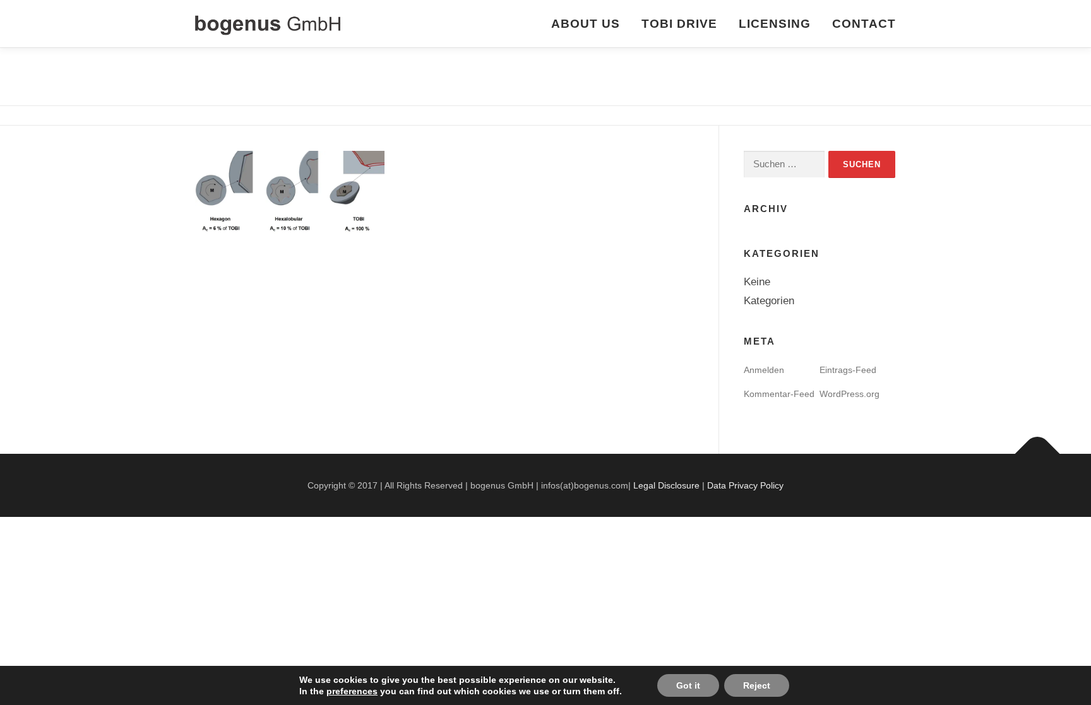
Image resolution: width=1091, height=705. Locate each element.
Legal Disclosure (666, 485)
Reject (756, 685)
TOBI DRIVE (679, 23)
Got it (688, 685)
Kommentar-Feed (779, 394)
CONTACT (864, 23)
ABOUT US (585, 23)
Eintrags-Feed (848, 370)
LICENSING (775, 23)
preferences (352, 691)
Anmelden (764, 370)
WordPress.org (849, 394)
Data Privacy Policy (745, 485)
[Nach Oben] (1037, 454)
